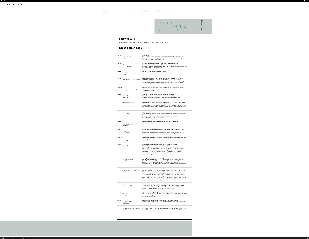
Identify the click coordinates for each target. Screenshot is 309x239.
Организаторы (141, 42)
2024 (202, 19)
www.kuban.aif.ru (127, 160)
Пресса (148, 42)
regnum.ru (125, 74)
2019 (202, 22)
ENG (4, 0)
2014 (202, 27)
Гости (126, 42)
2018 (202, 23)
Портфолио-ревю (160, 11)
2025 (202, 18)
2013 (202, 28)
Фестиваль (133, 11)
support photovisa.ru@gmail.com (21, 238)
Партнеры (132, 42)
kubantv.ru (125, 97)
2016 (202, 25)
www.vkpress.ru (126, 132)
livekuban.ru (125, 125)
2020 (202, 21)
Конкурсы (145, 11)
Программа (120, 42)
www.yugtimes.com (127, 66)
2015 (202, 26)
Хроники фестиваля (165, 42)
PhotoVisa (170, 11)
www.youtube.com (127, 114)
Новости (183, 11)
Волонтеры (155, 42)
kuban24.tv (125, 90)
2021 (202, 20)
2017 (202, 24)
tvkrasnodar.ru (126, 186)
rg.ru (124, 58)
